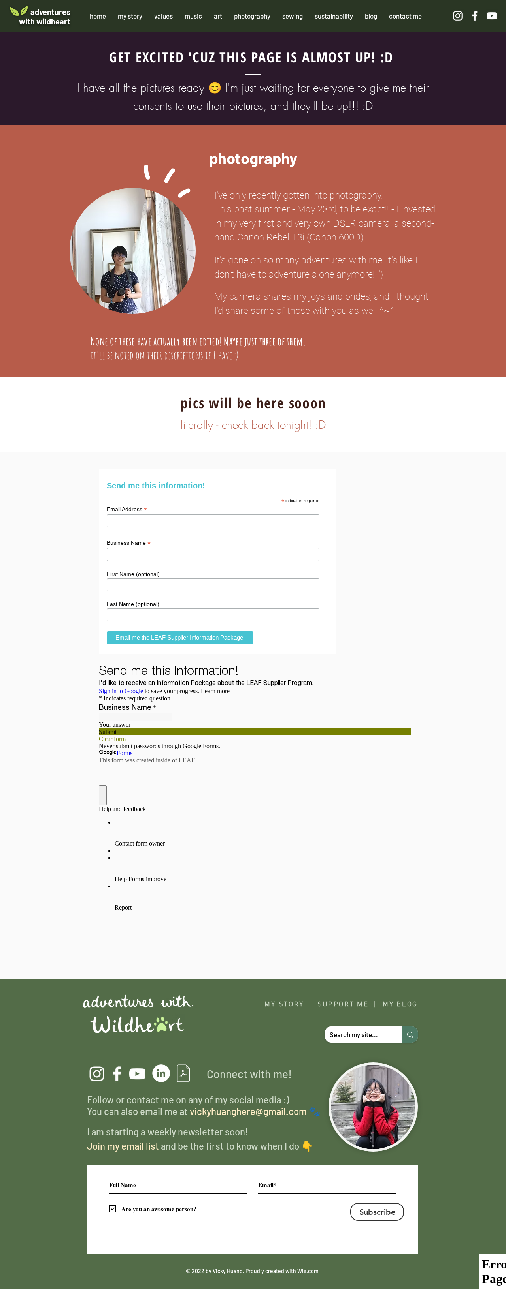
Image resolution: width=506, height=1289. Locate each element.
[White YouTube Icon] (491, 15)
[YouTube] (137, 1074)
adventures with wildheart (44, 16)
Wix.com (308, 1271)
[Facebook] (117, 1074)
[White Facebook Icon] (474, 15)
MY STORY (284, 1004)
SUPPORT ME (343, 1004)
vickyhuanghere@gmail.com (248, 1111)
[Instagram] (97, 1074)
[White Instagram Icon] (457, 15)
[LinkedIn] (161, 1073)
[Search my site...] (410, 1034)
